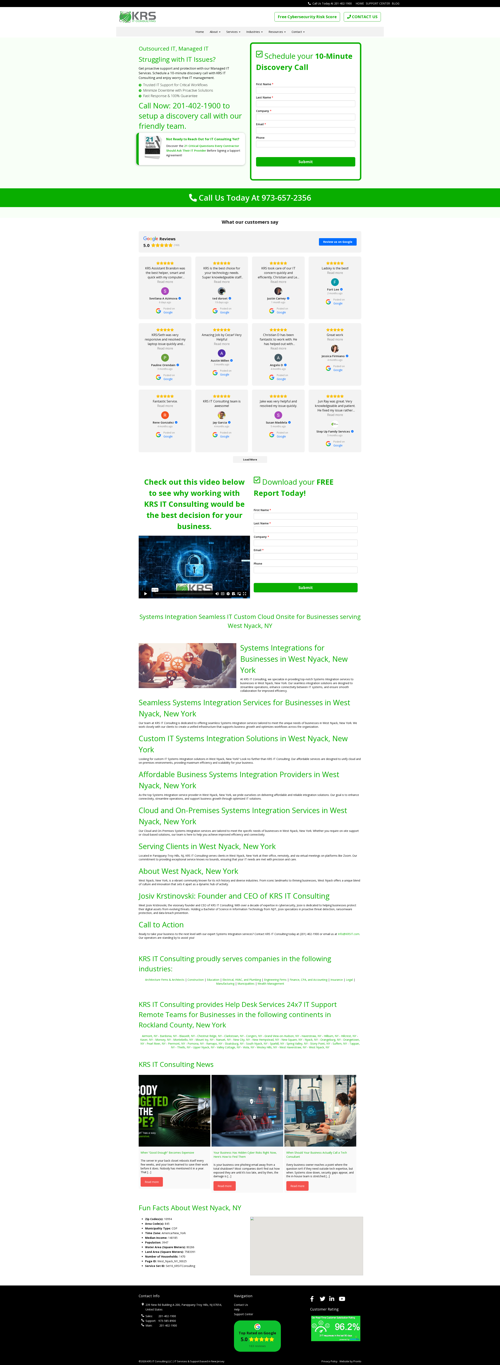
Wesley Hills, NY (267, 1047)
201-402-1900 (197, 105)
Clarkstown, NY (234, 1036)
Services (232, 32)
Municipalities (246, 983)
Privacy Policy (329, 1361)
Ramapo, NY (214, 1043)
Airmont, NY (149, 1036)
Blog (395, 3)
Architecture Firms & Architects (164, 980)
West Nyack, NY (319, 1047)
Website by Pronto (350, 1361)
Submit (305, 161)
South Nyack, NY (256, 1043)
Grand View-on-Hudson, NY (281, 1036)
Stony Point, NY (320, 1043)
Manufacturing (225, 983)
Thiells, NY (183, 1047)
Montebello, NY (183, 1039)
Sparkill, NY (277, 1043)
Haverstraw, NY (311, 1036)
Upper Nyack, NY (203, 1047)
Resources (276, 32)
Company (263, 111)
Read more (152, 1182)
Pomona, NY (196, 1043)
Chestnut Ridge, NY (209, 1036)
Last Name (264, 97)
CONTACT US (364, 16)
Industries (253, 32)
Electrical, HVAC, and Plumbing (241, 980)
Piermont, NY (176, 1043)
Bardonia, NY (168, 1036)
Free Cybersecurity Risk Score (307, 16)
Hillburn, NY (331, 1036)
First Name (264, 84)
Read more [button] (165, 282)
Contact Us (241, 1305)
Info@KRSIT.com (348, 934)
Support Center (378, 3)
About (214, 32)
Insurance (336, 980)
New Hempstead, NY (265, 1039)
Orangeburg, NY (330, 1039)
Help (237, 1309)
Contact (297, 32)
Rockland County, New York (182, 1024)
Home (360, 3)
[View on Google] (165, 291)
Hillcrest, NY (348, 1036)
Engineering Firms (275, 980)
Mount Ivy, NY (204, 1039)
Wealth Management (271, 983)
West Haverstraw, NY (292, 1047)
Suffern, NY (340, 1043)
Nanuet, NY (223, 1039)
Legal (349, 980)
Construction (196, 980)
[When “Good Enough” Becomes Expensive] (174, 1111)
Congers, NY (254, 1036)
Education (213, 980)
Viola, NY (248, 1047)
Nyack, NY (311, 1039)
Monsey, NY (163, 1039)
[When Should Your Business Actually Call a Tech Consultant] (320, 1111)
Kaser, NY (146, 1039)
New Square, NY (291, 1039)
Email (261, 124)
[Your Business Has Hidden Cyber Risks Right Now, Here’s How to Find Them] (247, 1111)
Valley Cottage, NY (228, 1047)
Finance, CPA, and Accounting (308, 980)
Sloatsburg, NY (234, 1043)
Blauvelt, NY (187, 1036)
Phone (260, 137)
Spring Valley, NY (297, 1043)
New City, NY (241, 1039)
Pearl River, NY (156, 1043)
